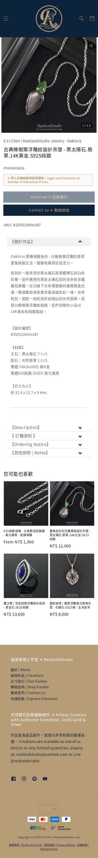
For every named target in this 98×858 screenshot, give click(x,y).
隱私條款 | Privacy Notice (59, 845)
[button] (6, 18)
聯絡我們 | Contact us (28, 692)
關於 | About (21, 669)
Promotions (14, 167)
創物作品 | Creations (27, 675)
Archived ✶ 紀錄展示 (49, 196)
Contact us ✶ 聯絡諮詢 (49, 209)
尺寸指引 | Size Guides (29, 681)
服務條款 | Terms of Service (25, 845)
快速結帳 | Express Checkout (34, 698)
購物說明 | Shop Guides (30, 686)
